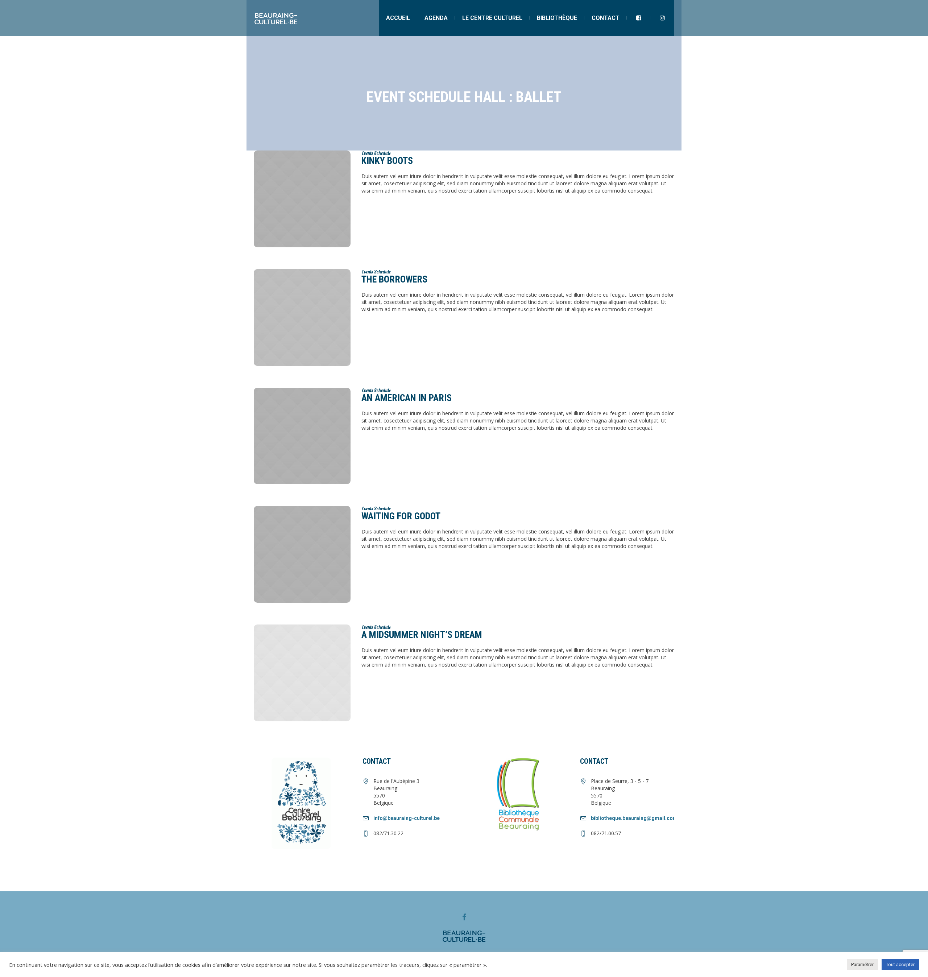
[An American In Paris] (302, 436)
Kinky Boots (387, 160)
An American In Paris (406, 397)
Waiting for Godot (400, 516)
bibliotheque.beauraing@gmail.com (634, 818)
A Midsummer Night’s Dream (421, 634)
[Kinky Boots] (302, 199)
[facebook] (639, 18)
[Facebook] (464, 917)
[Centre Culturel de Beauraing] (464, 935)
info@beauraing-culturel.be (406, 818)
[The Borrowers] (302, 317)
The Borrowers (394, 279)
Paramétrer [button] (862, 964)
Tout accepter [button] (900, 964)
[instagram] (662, 18)
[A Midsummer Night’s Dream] (302, 672)
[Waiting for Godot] (302, 554)
